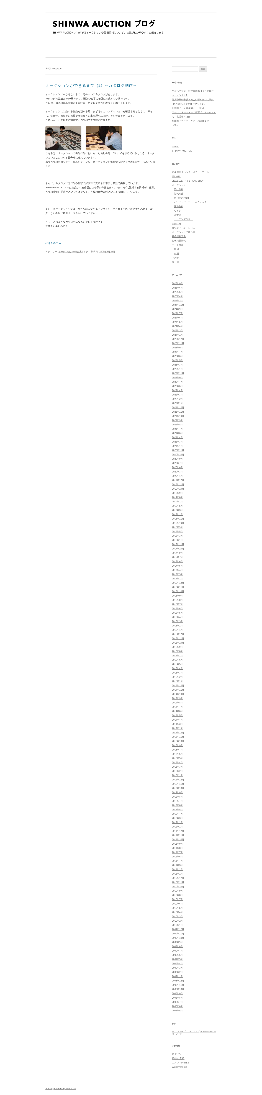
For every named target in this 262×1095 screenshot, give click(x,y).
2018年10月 (178, 523)
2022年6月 (177, 386)
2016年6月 (177, 608)
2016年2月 (177, 625)
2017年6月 (177, 561)
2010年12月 (178, 878)
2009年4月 (177, 963)
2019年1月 (177, 514)
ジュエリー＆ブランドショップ (185, 1031)
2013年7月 (177, 749)
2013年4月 (177, 762)
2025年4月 (177, 296)
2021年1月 (177, 446)
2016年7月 (177, 604)
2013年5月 (177, 758)
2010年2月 (177, 920)
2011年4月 (177, 861)
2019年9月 (177, 493)
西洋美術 (178, 206)
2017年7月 (177, 557)
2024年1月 (177, 334)
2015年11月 (178, 638)
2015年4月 (177, 668)
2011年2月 (177, 869)
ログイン (176, 1054)
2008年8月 (177, 997)
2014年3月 (177, 724)
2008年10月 (178, 989)
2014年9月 (177, 698)
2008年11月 (178, 985)
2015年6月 (177, 660)
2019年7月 (177, 501)
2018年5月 (177, 531)
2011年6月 (177, 856)
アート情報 (178, 245)
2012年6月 (177, 805)
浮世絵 (177, 215)
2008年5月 (177, 1010)
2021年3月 (177, 441)
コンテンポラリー (183, 219)
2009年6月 (177, 955)
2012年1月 (177, 826)
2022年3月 (177, 394)
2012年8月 (177, 796)
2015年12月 (178, 634)
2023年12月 (178, 339)
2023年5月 (177, 360)
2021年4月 (177, 437)
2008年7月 (177, 1002)
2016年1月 (177, 630)
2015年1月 (177, 681)
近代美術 (178, 189)
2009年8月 (177, 946)
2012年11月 (178, 784)
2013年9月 (177, 745)
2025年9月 (177, 283)
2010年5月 (177, 908)
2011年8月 (177, 848)
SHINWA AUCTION (182, 151)
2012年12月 (178, 779)
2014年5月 (177, 715)
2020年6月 (177, 467)
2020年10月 (178, 454)
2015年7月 (177, 655)
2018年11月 (178, 518)
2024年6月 (177, 317)
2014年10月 (178, 694)
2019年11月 (178, 484)
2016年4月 (177, 617)
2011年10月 (178, 839)
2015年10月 (178, 642)
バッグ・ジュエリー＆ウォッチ (190, 202)
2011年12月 (178, 831)
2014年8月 (177, 702)
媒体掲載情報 (179, 240)
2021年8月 (177, 424)
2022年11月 (178, 373)
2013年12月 (178, 732)
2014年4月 (177, 719)
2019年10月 (178, 488)
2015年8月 (177, 651)
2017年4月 (177, 570)
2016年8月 (177, 600)
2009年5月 (177, 959)
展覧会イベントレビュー (184, 228)
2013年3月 (177, 766)
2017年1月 (177, 578)
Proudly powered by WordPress (60, 1088)
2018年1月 (177, 540)
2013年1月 (177, 775)
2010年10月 (178, 886)
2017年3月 (177, 574)
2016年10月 (178, 591)
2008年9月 (177, 993)
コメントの (180, 1062)
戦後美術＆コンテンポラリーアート (190, 172)
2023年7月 (177, 352)
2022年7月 (177, 382)
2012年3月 (177, 818)
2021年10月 (178, 416)
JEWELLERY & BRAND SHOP (188, 180)
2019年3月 (177, 510)
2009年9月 (177, 942)
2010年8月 (177, 895)
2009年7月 (177, 950)
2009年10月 (178, 938)
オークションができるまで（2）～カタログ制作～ (91, 85)
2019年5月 (177, 506)
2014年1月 (177, 728)
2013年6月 (177, 754)
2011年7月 (177, 852)
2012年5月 (177, 809)
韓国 (176, 249)
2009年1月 (177, 976)
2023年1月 (177, 369)
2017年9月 (177, 553)
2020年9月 (177, 458)
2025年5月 (177, 292)
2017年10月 (178, 548)
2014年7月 (177, 707)
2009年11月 (178, 933)
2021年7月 (177, 429)
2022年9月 (177, 377)
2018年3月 (177, 535)
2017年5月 (177, 565)
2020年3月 (177, 471)
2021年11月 (178, 411)
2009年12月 (178, 929)
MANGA (176, 176)
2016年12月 (178, 583)
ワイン (177, 210)
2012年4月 (177, 814)
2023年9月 (177, 347)
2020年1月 (177, 476)
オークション (179, 185)
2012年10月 (178, 788)
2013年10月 (178, 741)
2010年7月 (177, 899)
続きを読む (53, 243)
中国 (176, 253)
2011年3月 (177, 865)
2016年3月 (177, 621)
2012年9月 (177, 792)
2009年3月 (177, 968)
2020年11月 (178, 450)
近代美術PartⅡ (182, 198)
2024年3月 (177, 330)
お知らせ (176, 223)
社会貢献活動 (179, 236)
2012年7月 (177, 801)
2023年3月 (177, 364)
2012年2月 (177, 822)
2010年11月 (178, 882)
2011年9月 (177, 843)
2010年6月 (177, 903)
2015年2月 (177, 677)
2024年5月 (177, 322)
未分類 (175, 262)
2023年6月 (177, 356)
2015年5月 (177, 664)
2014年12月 (178, 685)
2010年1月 (177, 925)
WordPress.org (179, 1067)
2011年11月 (178, 835)
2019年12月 (178, 480)
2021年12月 (178, 407)
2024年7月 (177, 313)
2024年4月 (177, 326)
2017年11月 (178, 544)
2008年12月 (178, 980)
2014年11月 (178, 689)
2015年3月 (177, 672)
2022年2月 (177, 399)
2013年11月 (178, 737)
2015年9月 (177, 647)
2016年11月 (178, 587)
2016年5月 (177, 612)
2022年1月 (177, 403)
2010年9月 (177, 891)
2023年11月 (178, 343)
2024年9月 (177, 309)
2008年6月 (177, 1006)
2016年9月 (177, 595)
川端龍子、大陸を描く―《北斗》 (189, 108)
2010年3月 (177, 916)
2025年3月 (177, 300)
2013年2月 (177, 771)
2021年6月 (177, 433)
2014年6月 (177, 711)
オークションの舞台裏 (70, 251)
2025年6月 (177, 287)
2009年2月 (177, 972)
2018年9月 (177, 527)
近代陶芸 (178, 193)
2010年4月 (177, 912)
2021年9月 (177, 420)
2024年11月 (178, 305)
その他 (175, 257)
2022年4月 (177, 390)
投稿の (178, 1058)
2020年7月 (177, 463)
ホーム (175, 146)
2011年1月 (177, 873)
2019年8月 (177, 497)
